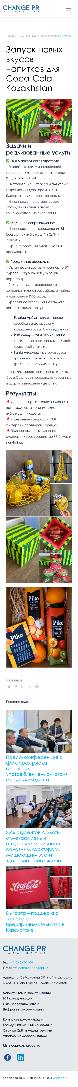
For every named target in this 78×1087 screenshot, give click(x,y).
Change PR (60, 1078)
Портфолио (65, 36)
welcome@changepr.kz (30, 968)
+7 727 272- (21, 962)
